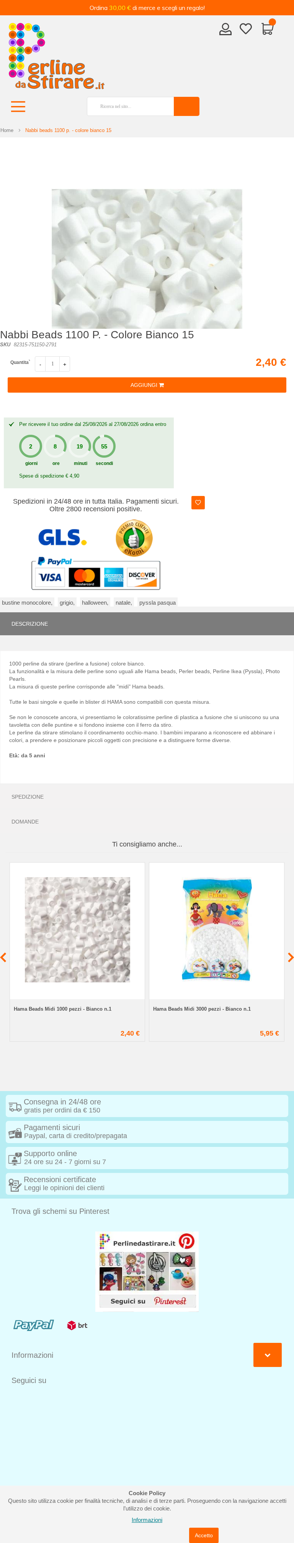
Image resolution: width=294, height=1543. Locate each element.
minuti (80, 463)
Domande (25, 822)
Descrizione (29, 624)
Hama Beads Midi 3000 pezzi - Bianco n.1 (202, 1009)
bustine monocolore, (27, 602)
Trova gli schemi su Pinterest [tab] (60, 1211)
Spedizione (27, 797)
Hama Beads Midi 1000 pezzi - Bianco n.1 (62, 1009)
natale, (124, 602)
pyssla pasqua (157, 602)
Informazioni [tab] (32, 1355)
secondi (104, 463)
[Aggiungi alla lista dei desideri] (198, 502)
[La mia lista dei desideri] (246, 30)
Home (6, 130)
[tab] (147, 623)
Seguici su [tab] (28, 1380)
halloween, (95, 602)
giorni (31, 463)
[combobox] (127, 106)
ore (56, 463)
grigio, (67, 602)
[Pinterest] (147, 1271)
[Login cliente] (225, 31)
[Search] (186, 106)
